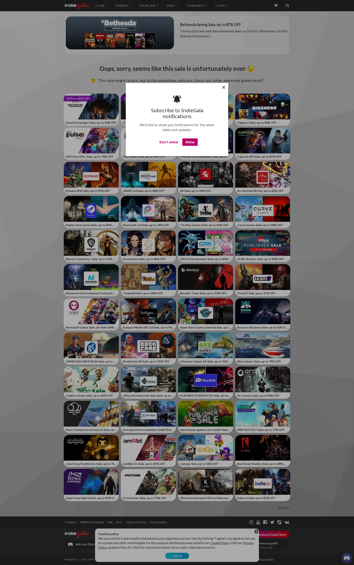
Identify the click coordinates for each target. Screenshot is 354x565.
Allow (190, 144)
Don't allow (168, 144)
